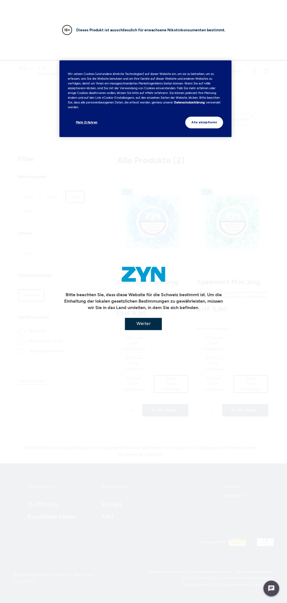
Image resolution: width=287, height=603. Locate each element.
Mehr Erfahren (87, 122)
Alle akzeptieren (204, 122)
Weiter (143, 323)
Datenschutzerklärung (189, 102)
